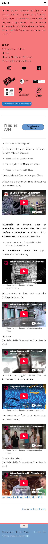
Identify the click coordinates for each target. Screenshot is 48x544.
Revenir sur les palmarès (34, 508)
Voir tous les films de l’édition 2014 (22, 497)
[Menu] (45, 3)
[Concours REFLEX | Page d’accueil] (7, 3)
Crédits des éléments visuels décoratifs (17, 104)
